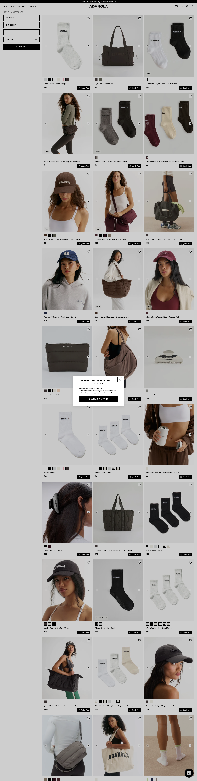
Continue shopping (98, 399)
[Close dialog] (119, 379)
